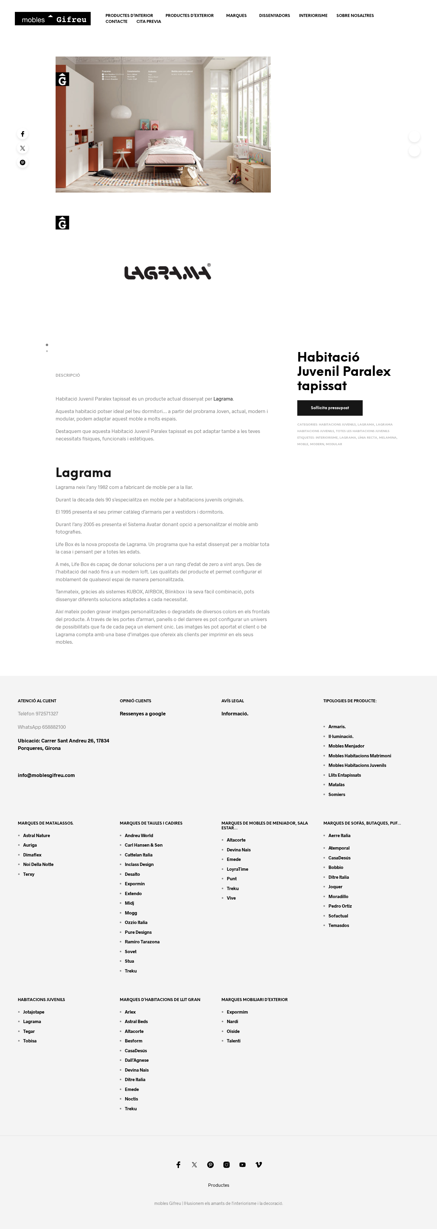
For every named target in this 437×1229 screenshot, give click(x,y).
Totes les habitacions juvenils (362, 431)
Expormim (237, 1011)
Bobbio (335, 867)
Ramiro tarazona (142, 941)
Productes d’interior (129, 16)
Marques (236, 16)
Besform (133, 1040)
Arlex (130, 1011)
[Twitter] (22, 148)
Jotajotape (33, 1011)
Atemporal (339, 847)
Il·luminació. (340, 736)
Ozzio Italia (136, 922)
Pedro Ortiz (340, 906)
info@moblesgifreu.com (46, 775)
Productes (218, 1185)
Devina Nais (239, 849)
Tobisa (30, 1040)
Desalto (132, 874)
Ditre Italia (338, 877)
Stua (129, 961)
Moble (302, 444)
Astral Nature (36, 835)
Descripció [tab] (68, 376)
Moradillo (338, 896)
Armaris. (337, 726)
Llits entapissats (344, 775)
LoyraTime (237, 869)
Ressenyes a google (143, 713)
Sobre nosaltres (355, 16)
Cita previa (148, 22)
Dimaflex (32, 854)
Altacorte (236, 839)
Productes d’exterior (190, 16)
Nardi (232, 1021)
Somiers (336, 794)
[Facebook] (22, 133)
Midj (129, 903)
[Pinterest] (22, 162)
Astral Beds (136, 1021)
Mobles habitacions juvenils (357, 765)
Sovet (130, 951)
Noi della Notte (38, 864)
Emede (234, 859)
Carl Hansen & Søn (144, 845)
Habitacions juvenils (337, 424)
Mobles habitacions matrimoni (359, 755)
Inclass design (139, 864)
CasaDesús (339, 857)
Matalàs (336, 784)
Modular (334, 444)
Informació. (235, 713)
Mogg (131, 912)
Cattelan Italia (139, 854)
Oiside (233, 1031)
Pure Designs (138, 932)
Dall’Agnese (137, 1060)
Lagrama (366, 424)
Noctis (131, 1098)
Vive (231, 897)
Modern (317, 444)
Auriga (30, 845)
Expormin (135, 883)
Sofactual (338, 915)
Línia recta (367, 438)
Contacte (117, 22)
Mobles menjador (346, 745)
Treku (131, 970)
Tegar (29, 1031)
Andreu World (139, 835)
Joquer (335, 886)
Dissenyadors (274, 16)
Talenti (233, 1040)
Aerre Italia (339, 835)
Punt (232, 878)
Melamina (388, 438)
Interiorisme (313, 16)
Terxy (28, 874)
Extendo (133, 893)
